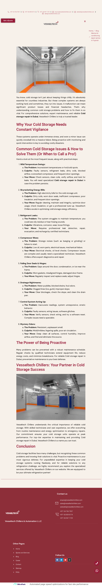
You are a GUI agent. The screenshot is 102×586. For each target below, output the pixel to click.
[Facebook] (57, 560)
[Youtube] (65, 560)
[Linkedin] (61, 560)
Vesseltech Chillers (43, 469)
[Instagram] (69, 560)
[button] (85, 21)
